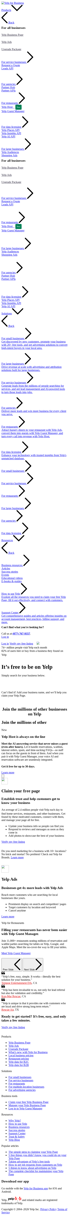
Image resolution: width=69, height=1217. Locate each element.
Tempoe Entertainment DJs (16, 982)
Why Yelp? (14, 1120)
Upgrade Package (11, 49)
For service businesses (20, 1080)
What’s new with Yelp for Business (28, 1052)
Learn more (7, 772)
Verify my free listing (13, 640)
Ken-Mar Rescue (11, 996)
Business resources (19, 1127)
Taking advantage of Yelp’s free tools (29, 1161)
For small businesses (19, 1077)
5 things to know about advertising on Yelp (32, 1167)
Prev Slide (8, 969)
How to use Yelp (17, 1123)
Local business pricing (20, 1055)
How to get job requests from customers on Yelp (35, 1164)
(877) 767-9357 (21, 633)
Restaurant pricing (18, 1058)
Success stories (16, 1130)
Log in (5, 636)
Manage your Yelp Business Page (27, 1105)
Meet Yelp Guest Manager (16, 953)
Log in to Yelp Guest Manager (25, 1108)
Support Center (16, 1133)
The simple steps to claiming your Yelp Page (33, 1151)
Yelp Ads (6, 41)
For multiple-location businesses (26, 1086)
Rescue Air (7, 1009)
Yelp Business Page (12, 34)
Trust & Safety (16, 1136)
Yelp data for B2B (18, 1065)
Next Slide (29, 969)
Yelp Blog (14, 1139)
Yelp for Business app (36, 1188)
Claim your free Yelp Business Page (28, 1102)
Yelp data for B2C (18, 1061)
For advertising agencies (22, 1089)
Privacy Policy (48, 1209)
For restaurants (16, 1083)
